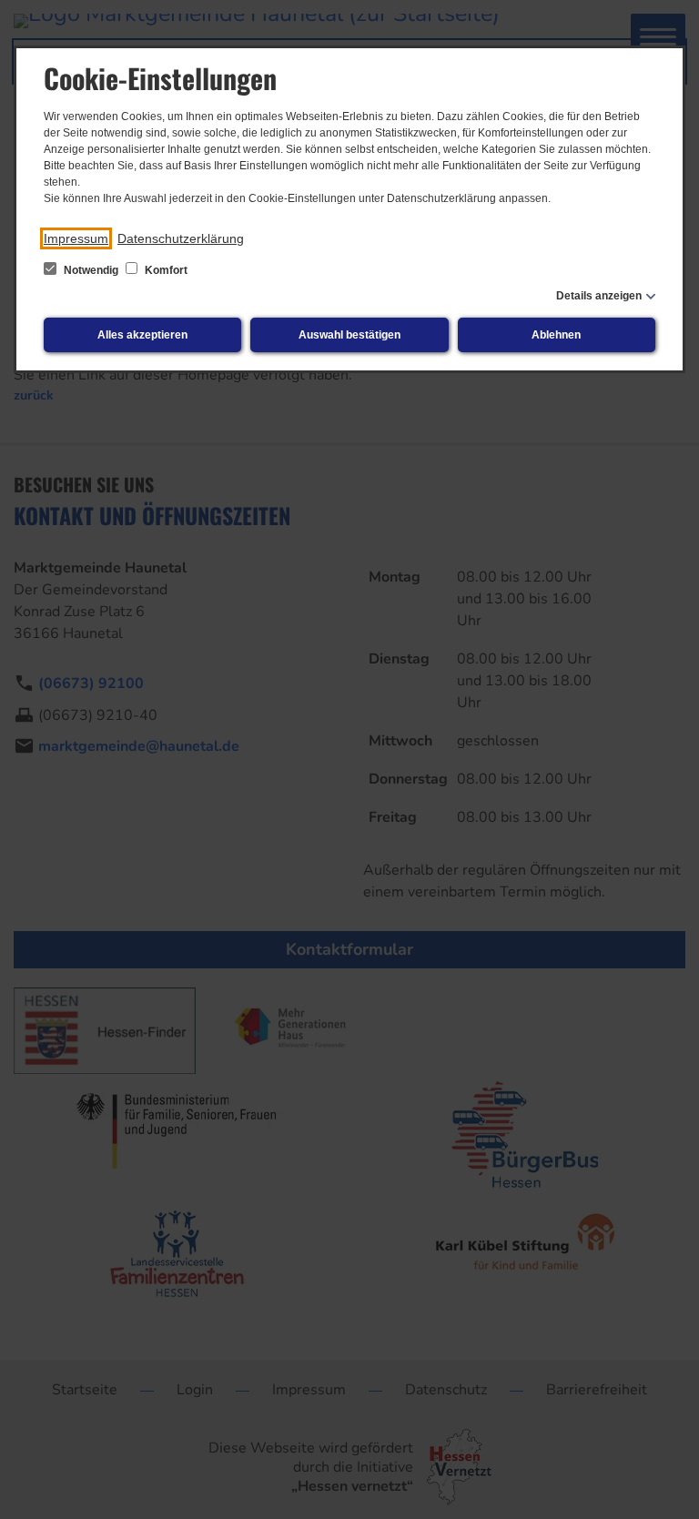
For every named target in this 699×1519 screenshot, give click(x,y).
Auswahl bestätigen (349, 335)
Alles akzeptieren (142, 335)
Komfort (164, 270)
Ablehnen (556, 335)
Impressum (76, 238)
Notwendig (91, 270)
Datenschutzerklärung (180, 238)
